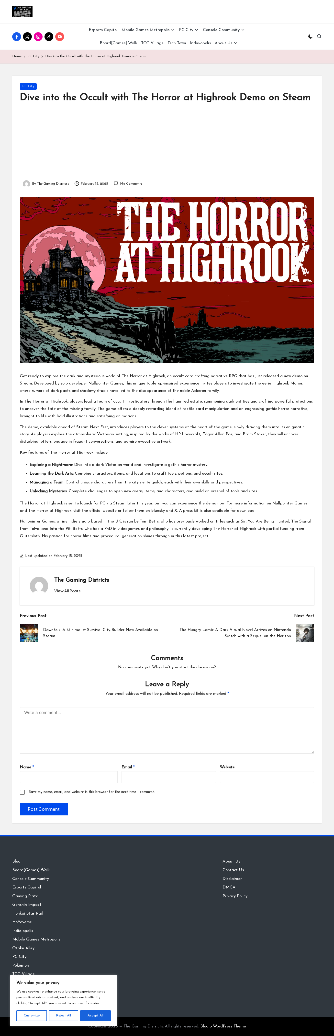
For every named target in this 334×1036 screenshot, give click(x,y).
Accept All (95, 1015)
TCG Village (23, 974)
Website (227, 767)
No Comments (131, 184)
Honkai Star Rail (27, 913)
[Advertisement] (167, 143)
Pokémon (20, 965)
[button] (67, 591)
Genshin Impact (26, 905)
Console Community (30, 879)
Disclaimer (232, 879)
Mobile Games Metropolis (36, 939)
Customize (32, 1015)
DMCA (229, 887)
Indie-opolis (22, 931)
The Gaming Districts (81, 580)
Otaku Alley (23, 948)
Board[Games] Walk (31, 870)
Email (128, 767)
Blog (16, 861)
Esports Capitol (26, 887)
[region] (63, 1000)
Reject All (63, 1015)
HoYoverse (22, 922)
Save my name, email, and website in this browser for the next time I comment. (92, 792)
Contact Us (233, 870)
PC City (28, 86)
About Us (231, 861)
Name (27, 767)
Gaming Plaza (25, 896)
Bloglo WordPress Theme (223, 1026)
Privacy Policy (235, 896)
